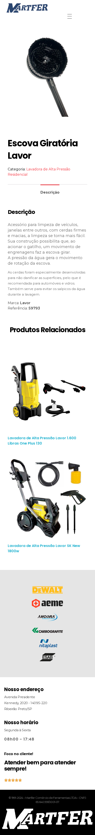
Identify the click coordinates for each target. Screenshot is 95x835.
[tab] (50, 190)
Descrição (49, 192)
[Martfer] (47, 8)
